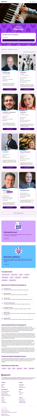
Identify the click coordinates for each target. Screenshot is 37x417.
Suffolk (13, 368)
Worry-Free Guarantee (8, 260)
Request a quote (22, 387)
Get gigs (3, 399)
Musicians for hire (4, 394)
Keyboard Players (5, 277)
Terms (2, 409)
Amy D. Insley (23, 112)
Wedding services (22, 402)
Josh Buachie (23, 72)
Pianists (15, 49)
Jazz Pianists (27, 274)
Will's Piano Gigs (6, 72)
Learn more (6, 264)
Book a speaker (4, 392)
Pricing (2, 401)
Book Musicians (4, 49)
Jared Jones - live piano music (9, 112)
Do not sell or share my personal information (9, 412)
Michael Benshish (6, 190)
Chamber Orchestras (5, 274)
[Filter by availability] (9, 52)
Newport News (31, 368)
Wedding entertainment (6, 395)
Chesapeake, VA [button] (19, 27)
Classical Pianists (14, 274)
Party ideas (21, 385)
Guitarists (21, 274)
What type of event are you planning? (10, 34)
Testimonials (3, 402)
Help (20, 391)
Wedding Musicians (12, 280)
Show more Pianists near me (18, 213)
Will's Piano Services (24, 190)
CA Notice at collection (5, 411)
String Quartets (25, 277)
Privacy (6, 409)
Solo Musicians (10, 49)
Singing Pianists (18, 277)
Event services (22, 399)
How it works (21, 384)
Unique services (22, 401)
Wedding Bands (4, 280)
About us (3, 384)
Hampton (25, 368)
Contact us (21, 392)
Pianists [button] (18, 29)
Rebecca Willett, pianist (25, 151)
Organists (11, 277)
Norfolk (9, 368)
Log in (20, 394)
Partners (3, 387)
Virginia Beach (19, 368)
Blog (2, 385)
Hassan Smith (6, 151)
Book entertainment (5, 391)
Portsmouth (4, 368)
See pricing (6, 238)
